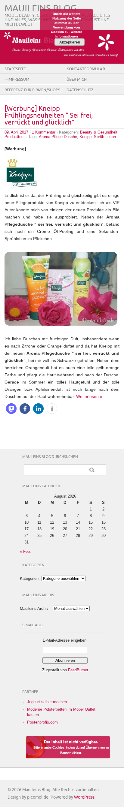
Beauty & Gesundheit (98, 132)
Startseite (15, 69)
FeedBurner (78, 670)
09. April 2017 (16, 132)
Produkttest (15, 136)
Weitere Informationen (68, 33)
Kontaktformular (86, 69)
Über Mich (77, 79)
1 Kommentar (43, 132)
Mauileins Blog (40, 8)
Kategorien (29, 578)
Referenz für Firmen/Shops (32, 90)
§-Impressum (17, 79)
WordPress (84, 797)
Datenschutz (80, 90)
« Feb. (25, 551)
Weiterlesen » (89, 396)
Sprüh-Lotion (105, 136)
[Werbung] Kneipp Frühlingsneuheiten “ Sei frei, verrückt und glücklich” (49, 115)
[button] (11, 408)
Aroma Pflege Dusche (58, 136)
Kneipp (85, 136)
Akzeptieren (69, 42)
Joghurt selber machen (47, 702)
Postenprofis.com (42, 722)
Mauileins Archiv (34, 608)
